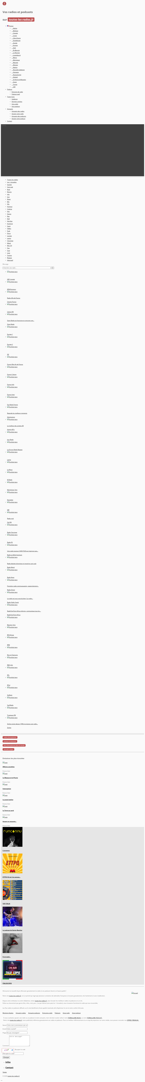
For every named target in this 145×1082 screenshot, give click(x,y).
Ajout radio (66, 1013)
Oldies (9, 228)
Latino (9, 238)
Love (8, 253)
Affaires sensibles (8, 767)
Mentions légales (8, 1013)
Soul (8, 251)
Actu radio (15, 104)
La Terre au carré (8, 810)
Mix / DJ (9, 246)
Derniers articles (17, 102)
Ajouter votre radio (18, 114)
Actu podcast (16, 106)
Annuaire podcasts (34, 1013)
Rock (8, 189)
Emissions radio (47, 1013)
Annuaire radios (21, 1013)
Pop (8, 248)
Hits (8, 211)
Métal (9, 243)
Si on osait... (7, 957)
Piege (4, 1033)
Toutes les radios (12, 180)
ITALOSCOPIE (7, 983)
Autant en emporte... (9, 821)
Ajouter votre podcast (18, 119)
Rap (8, 216)
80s (8, 202)
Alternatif (10, 260)
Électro (9, 192)
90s (8, 204)
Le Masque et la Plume (10, 778)
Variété (9, 185)
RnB (8, 219)
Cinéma (9, 209)
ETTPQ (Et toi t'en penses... (11, 877)
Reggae (9, 258)
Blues (9, 199)
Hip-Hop (9, 221)
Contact (9, 121)
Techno (9, 255)
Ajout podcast (76, 1013)
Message (5, 264)
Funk (8, 231)
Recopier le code (20, 1049)
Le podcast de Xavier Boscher (12, 930)
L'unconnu (6, 850)
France (11, 26)
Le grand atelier (8, 800)
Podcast (9, 89)
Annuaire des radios (18, 111)
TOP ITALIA (6, 904)
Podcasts (57, 1013)
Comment (6, 1046)
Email (4, 1029)
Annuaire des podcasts (19, 116)
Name (4, 1025)
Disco (9, 233)
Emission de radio (17, 92)
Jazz (8, 197)
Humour (9, 207)
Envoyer (6, 1057)
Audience (15, 99)
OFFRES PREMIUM (133, 1020)
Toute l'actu (10, 97)
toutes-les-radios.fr (15, 996)
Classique (10, 241)
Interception (7, 789)
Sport (9, 226)
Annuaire (10, 109)
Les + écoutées (12, 182)
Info (8, 194)
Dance (9, 214)
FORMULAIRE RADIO (74, 1018)
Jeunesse (10, 224)
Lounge (9, 236)
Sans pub (10, 187)
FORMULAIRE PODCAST (94, 1018)
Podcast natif (16, 94)
